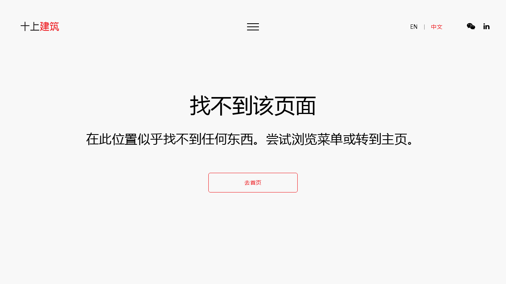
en (414, 26)
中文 (436, 26)
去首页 (253, 182)
